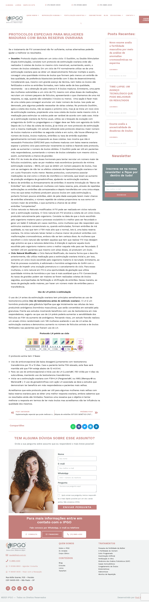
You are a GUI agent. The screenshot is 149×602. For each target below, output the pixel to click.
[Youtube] (25, 588)
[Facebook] (14, 588)
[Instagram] (8, 588)
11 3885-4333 (14, 561)
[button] (53, 5)
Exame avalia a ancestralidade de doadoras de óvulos (121, 127)
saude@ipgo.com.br (17, 555)
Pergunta (62, 482)
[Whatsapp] (19, 588)
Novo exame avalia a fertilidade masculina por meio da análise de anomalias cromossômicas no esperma (121, 52)
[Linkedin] (31, 588)
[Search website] (81, 23)
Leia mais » (113, 69)
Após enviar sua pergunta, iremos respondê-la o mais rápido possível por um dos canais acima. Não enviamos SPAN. (77, 498)
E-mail (61, 463)
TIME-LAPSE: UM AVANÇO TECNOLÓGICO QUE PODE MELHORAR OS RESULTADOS (121, 93)
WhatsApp (63, 473)
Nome (61, 454)
